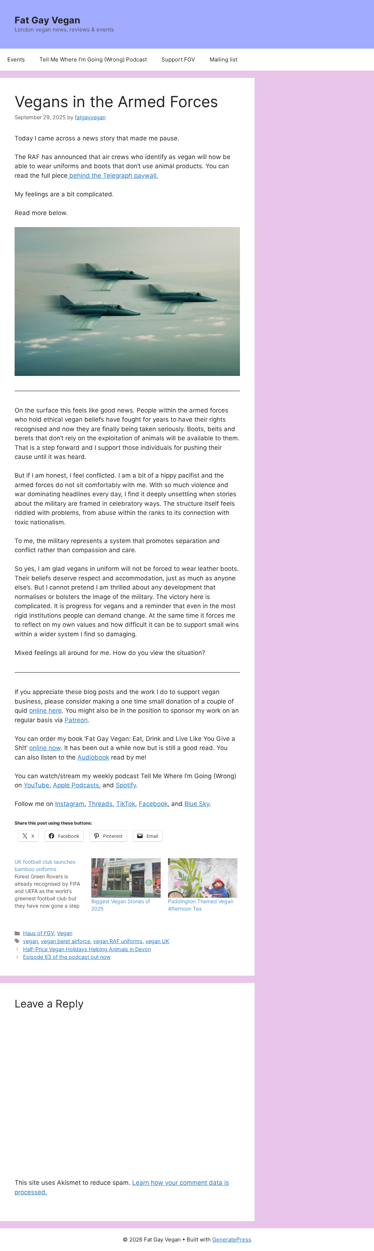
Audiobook (93, 757)
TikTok (125, 803)
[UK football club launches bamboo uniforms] (53, 883)
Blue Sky (196, 803)
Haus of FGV (38, 933)
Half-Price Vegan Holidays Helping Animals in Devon (87, 949)
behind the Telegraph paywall (112, 175)
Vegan (64, 933)
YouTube (36, 785)
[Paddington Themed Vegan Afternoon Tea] (202, 878)
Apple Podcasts (76, 785)
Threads (100, 803)
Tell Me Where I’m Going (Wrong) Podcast (93, 59)
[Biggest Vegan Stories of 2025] (126, 878)
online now (45, 747)
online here (45, 710)
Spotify (126, 785)
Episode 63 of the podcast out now (67, 957)
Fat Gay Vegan (47, 20)
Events (16, 59)
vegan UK (157, 941)
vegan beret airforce (65, 941)
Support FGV (178, 59)
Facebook (153, 803)
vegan (30, 941)
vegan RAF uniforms (117, 941)
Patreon (76, 720)
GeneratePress (231, 1239)
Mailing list (223, 59)
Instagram (69, 803)
